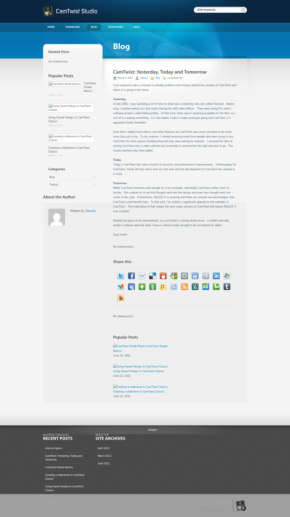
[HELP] (139, 27)
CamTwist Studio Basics (90, 87)
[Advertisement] (143, 10)
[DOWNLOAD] (75, 27)
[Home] (53, 27)
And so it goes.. (54, 448)
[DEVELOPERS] (117, 27)
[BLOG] (96, 27)
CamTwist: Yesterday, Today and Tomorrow (63, 457)
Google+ (153, 429)
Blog (52, 177)
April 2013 (104, 448)
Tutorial (53, 184)
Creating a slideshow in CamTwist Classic (139, 391)
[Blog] (175, 43)
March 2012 (104, 455)
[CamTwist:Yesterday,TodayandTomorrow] (160, 72)
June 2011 (104, 463)
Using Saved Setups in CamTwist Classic (138, 371)
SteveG (144, 78)
